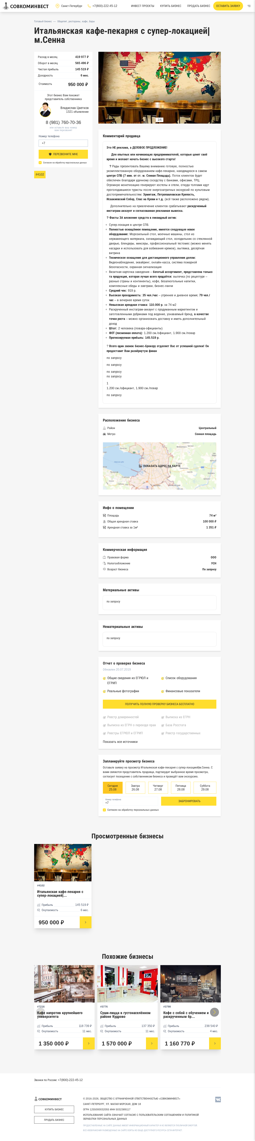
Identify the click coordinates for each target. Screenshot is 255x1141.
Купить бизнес (170, 5)
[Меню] (249, 6)
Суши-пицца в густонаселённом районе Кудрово (125, 1015)
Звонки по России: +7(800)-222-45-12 (58, 1080)
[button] (214, 88)
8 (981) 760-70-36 (63, 122)
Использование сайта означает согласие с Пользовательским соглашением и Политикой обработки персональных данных (141, 1116)
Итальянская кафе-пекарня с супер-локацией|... (60, 893)
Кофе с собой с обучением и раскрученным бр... (186, 1015)
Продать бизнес (198, 5)
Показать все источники (120, 742)
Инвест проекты (142, 5)
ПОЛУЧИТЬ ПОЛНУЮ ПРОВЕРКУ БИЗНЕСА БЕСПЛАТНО (159, 704)
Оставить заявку (228, 5)
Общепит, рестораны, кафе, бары (76, 21)
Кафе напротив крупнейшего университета (60, 1015)
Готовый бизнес (43, 21)
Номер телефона (49, 136)
